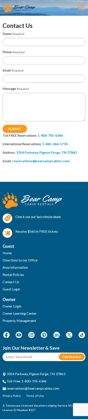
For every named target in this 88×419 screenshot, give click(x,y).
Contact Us (11, 282)
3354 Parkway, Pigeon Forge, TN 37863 (35, 374)
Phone (7, 52)
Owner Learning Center (20, 313)
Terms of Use (35, 395)
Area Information (15, 267)
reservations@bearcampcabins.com (32, 388)
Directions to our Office (20, 260)
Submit (14, 129)
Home (7, 253)
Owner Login (12, 306)
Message (9, 88)
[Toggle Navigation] (81, 8)
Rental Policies (13, 275)
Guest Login (11, 289)
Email (7, 70)
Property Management (19, 321)
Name (7, 34)
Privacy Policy (12, 395)
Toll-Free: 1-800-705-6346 (26, 381)
